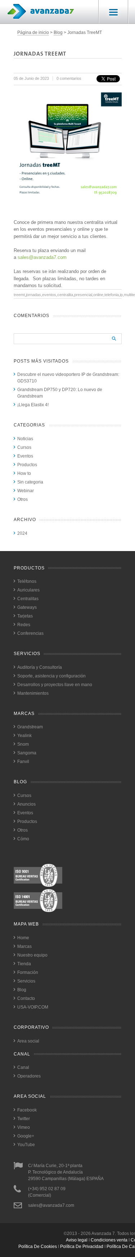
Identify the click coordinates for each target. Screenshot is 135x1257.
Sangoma (26, 752)
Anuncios (26, 804)
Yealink (24, 735)
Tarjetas (25, 616)
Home (23, 937)
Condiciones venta (109, 1240)
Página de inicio (33, 32)
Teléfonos (26, 581)
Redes (23, 624)
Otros (22, 499)
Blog (58, 32)
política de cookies (37, 1246)
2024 (22, 533)
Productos (27, 464)
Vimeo (23, 1127)
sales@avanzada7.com (42, 257)
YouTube (26, 1144)
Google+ (25, 1136)
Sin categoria (30, 482)
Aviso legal (76, 1240)
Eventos (25, 456)
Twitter (23, 1118)
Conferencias (30, 633)
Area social (28, 1041)
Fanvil (23, 761)
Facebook (27, 1110)
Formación (27, 972)
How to (24, 473)
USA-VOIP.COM (32, 1007)
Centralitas (28, 598)
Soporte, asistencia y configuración (51, 676)
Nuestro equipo (32, 955)
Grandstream (30, 726)
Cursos (24, 447)
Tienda (24, 963)
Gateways (27, 607)
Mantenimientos (33, 693)
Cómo (23, 838)
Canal (23, 1067)
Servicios (26, 981)
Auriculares (28, 590)
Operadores (29, 1076)
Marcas (24, 946)
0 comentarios (69, 78)
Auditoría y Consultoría (39, 667)
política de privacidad (81, 1246)
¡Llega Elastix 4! (33, 404)
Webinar (25, 490)
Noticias (25, 438)
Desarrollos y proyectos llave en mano (54, 684)
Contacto (26, 998)
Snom (23, 744)
